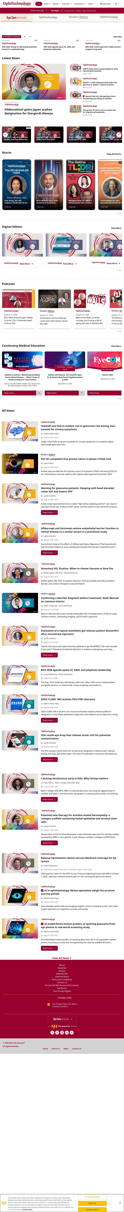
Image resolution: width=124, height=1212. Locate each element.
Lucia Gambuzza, (51, 674)
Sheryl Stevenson (71, 573)
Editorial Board (62, 976)
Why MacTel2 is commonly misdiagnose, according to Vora (102, 48)
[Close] (120, 1202)
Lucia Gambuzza (65, 606)
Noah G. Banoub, (51, 606)
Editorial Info (62, 973)
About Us (56, 1049)
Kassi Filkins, (49, 783)
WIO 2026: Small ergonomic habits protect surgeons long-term (61, 48)
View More (117, 37)
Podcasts (66, 4)
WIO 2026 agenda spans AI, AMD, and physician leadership (17, 48)
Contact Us (62, 982)
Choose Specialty (37, 10)
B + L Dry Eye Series (67, 11)
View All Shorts (114, 154)
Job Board (62, 988)
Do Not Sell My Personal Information (62, 985)
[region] (62, 1203)
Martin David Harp (51, 433)
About (62, 965)
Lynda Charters (50, 496)
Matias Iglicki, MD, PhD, (53, 573)
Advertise (62, 968)
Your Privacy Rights (62, 991)
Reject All (92, 1203)
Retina (78, 11)
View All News (60, 958)
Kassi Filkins (49, 463)
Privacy (62, 971)
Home (45, 1049)
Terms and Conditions (62, 979)
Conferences (79, 4)
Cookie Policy (27, 1209)
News (66, 1049)
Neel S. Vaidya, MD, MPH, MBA (67, 783)
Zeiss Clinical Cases (89, 11)
